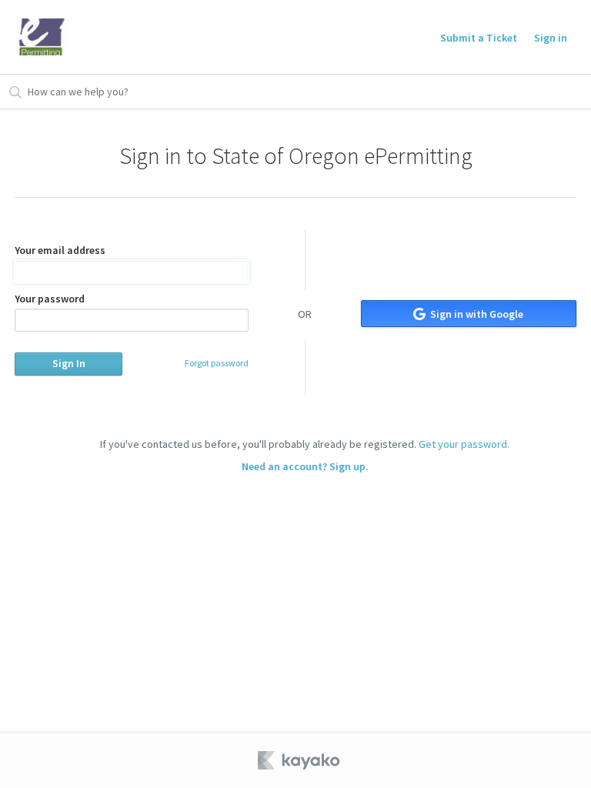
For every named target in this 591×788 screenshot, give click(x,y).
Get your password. (464, 444)
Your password (50, 299)
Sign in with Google (475, 314)
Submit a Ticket (478, 38)
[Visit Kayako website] (300, 760)
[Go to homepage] (41, 36)
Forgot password (217, 363)
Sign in (550, 38)
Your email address (60, 250)
